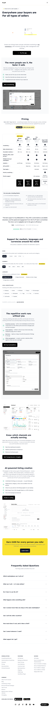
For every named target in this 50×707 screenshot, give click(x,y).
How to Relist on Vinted (39, 669)
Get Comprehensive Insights (12, 457)
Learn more (25, 550)
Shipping (20, 670)
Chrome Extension (6, 668)
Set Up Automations (10, 345)
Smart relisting (9, 329)
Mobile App (20, 672)
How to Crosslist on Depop (40, 663)
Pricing (3, 664)
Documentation (5, 666)
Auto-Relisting (21, 664)
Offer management (10, 338)
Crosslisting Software (6, 658)
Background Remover (23, 660)
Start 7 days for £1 (19, 183)
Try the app (23, 53)
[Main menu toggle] (47, 2)
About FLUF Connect (6, 679)
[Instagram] (15, 704)
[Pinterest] (30, 704)
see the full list (20, 302)
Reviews (3, 689)
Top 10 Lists (4, 687)
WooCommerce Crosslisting (8, 660)
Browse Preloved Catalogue (8, 685)
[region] (25, 161)
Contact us (45, 182)
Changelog (4, 695)
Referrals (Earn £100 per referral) (7, 692)
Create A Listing (8, 497)
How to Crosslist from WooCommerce (39, 661)
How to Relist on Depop (39, 667)
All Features (20, 658)
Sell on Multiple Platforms (40, 665)
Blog (3, 681)
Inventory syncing (10, 323)
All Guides (36, 658)
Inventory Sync (21, 666)
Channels (4, 662)
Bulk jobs (7, 334)
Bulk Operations (21, 668)
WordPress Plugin (22, 674)
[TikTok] (19, 704)
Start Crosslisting (9, 84)
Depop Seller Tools (38, 671)
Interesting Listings (6, 683)
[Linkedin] (26, 704)
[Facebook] (23, 704)
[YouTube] (33, 704)
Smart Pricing (21, 662)
